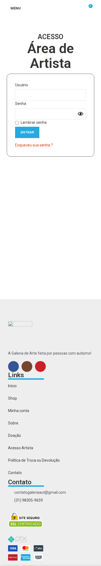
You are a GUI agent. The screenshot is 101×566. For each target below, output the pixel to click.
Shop (12, 398)
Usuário (21, 85)
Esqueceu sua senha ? (34, 145)
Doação (14, 435)
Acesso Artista (20, 448)
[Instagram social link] (27, 366)
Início (12, 386)
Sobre (13, 423)
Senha (20, 103)
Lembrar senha (33, 122)
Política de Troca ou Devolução (34, 460)
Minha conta (18, 411)
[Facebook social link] (13, 366)
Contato (15, 473)
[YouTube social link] (40, 366)
